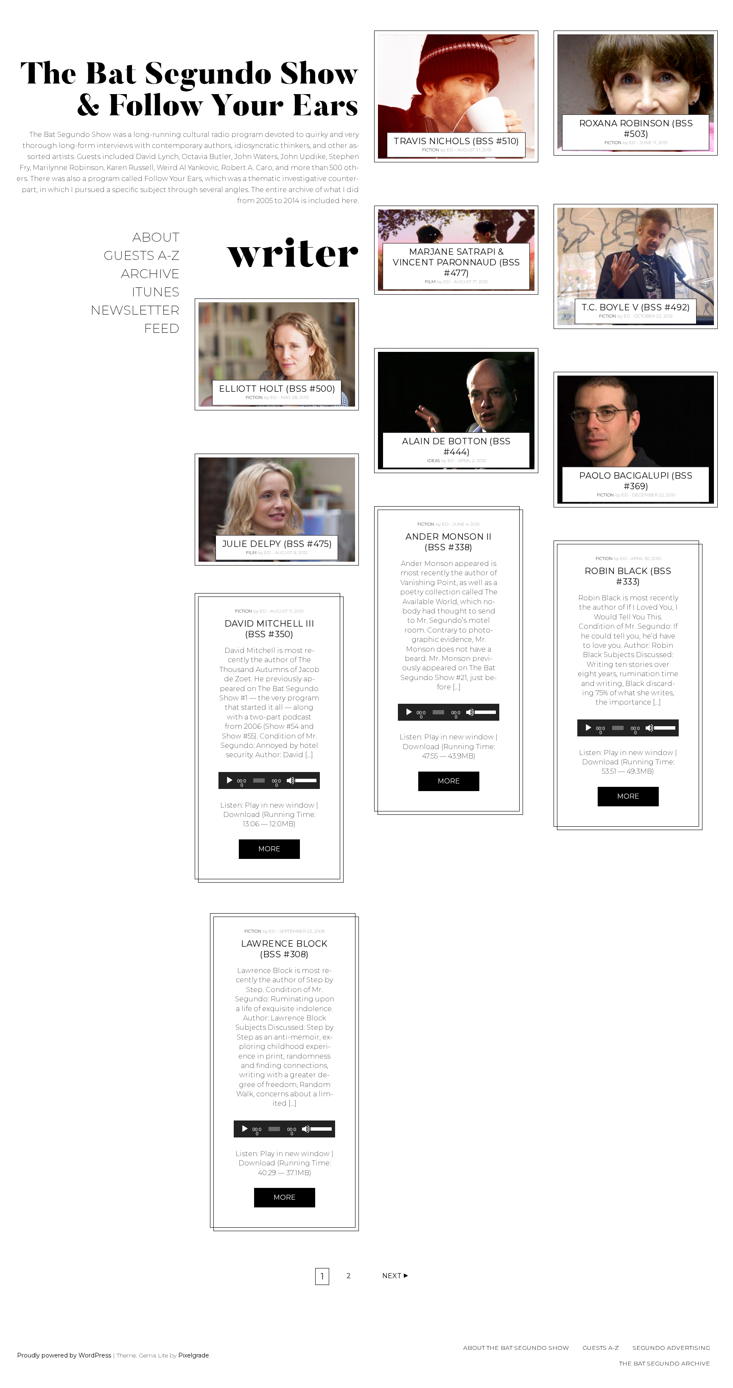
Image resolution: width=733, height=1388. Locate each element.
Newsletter (134, 310)
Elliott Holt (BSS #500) (277, 389)
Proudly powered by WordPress (64, 1355)
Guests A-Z (141, 255)
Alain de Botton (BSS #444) (456, 446)
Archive (150, 274)
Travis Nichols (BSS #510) (456, 141)
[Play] (229, 780)
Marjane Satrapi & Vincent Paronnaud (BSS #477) (456, 262)
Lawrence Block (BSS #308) (284, 949)
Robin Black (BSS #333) (628, 576)
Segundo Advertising (671, 1348)
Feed (161, 328)
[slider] (305, 779)
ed (273, 398)
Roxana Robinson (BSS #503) (636, 128)
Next (392, 1276)
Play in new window (279, 805)
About (155, 237)
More (269, 849)
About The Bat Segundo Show (516, 1348)
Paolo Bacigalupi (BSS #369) (635, 481)
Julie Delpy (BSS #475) (277, 544)
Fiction (254, 398)
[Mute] (290, 780)
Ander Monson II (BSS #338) (449, 542)
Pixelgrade (193, 1355)
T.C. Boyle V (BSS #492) (636, 307)
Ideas (433, 460)
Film (251, 552)
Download (241, 815)
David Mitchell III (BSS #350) (269, 629)
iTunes (155, 292)
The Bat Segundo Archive (664, 1363)
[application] (269, 780)
